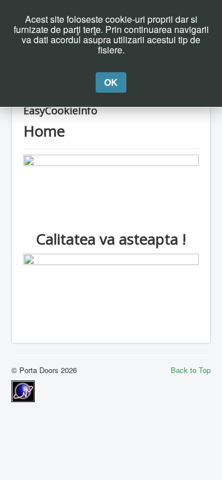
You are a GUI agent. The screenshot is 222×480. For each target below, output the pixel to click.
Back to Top (191, 370)
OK (111, 82)
